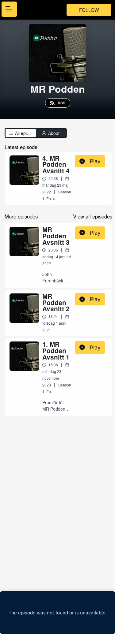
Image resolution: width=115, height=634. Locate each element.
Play (95, 161)
